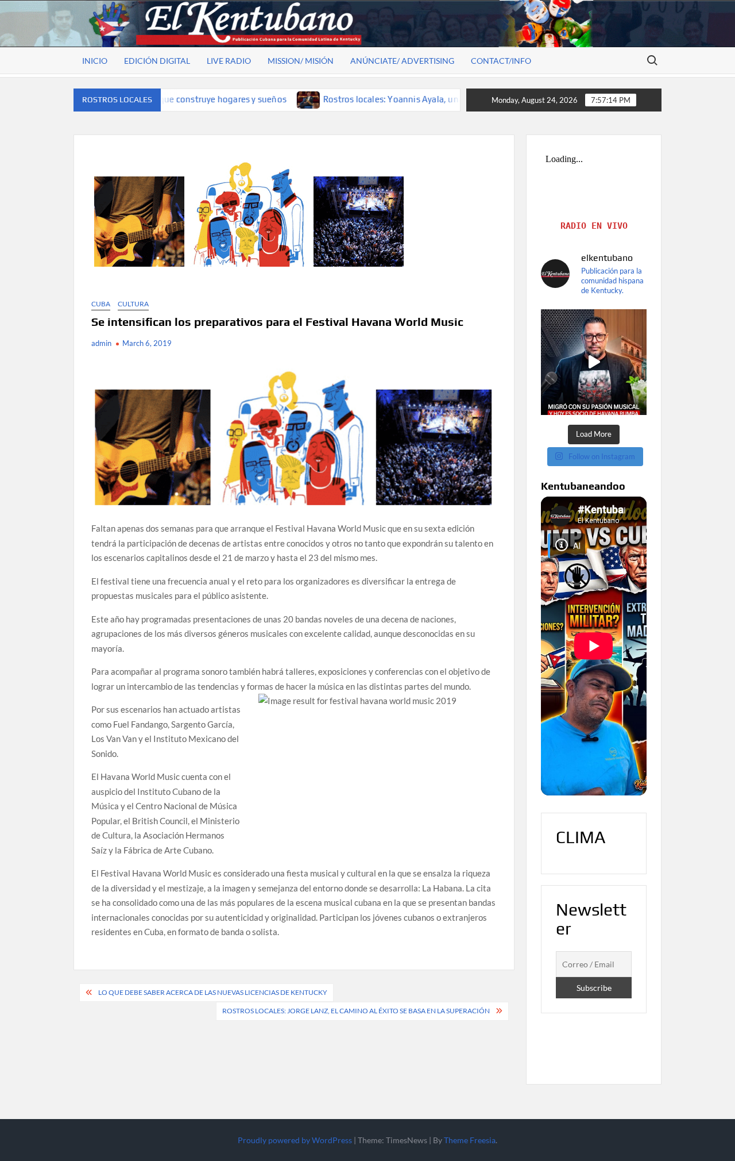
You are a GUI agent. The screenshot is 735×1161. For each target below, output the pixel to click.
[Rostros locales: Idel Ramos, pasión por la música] (594, 362)
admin (101, 343)
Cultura (133, 303)
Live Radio (229, 61)
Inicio (94, 61)
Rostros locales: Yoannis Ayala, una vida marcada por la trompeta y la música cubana (427, 99)
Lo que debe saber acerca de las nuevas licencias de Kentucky (212, 992)
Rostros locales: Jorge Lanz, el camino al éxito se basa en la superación (356, 1010)
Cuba (100, 303)
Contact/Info (501, 61)
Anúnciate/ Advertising (402, 61)
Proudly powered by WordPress (295, 1140)
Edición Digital (157, 61)
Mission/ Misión (301, 61)
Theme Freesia (470, 1140)
